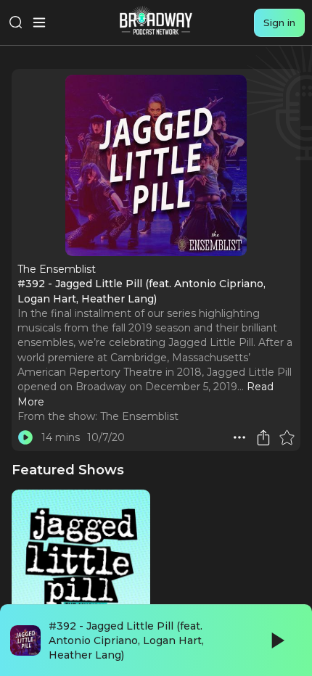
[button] (239, 437)
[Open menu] (39, 22)
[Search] (16, 22)
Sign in (279, 22)
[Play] (276, 640)
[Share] (263, 437)
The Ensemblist (139, 416)
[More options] (239, 437)
